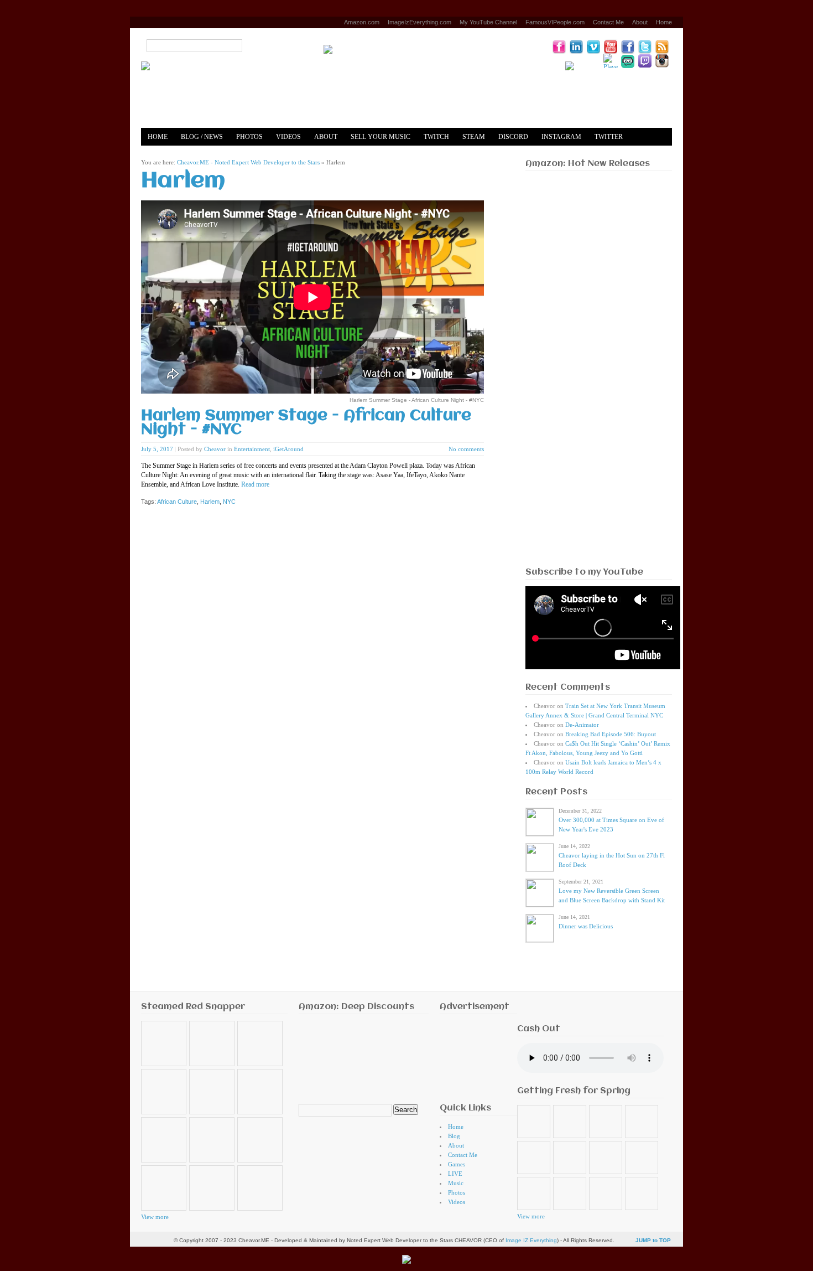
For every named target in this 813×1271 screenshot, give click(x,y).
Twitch (436, 137)
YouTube (164, 154)
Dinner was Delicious (586, 926)
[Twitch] (645, 61)
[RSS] (662, 46)
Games (456, 1164)
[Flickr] (559, 46)
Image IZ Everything (531, 1240)
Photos (249, 137)
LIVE (455, 1173)
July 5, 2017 (157, 449)
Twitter (609, 137)
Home (664, 22)
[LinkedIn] (576, 46)
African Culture (177, 501)
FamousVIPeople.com (555, 22)
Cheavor (215, 449)
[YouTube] (610, 46)
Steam (473, 137)
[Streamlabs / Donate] (628, 61)
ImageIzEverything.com (419, 22)
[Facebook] (628, 46)
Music (455, 1183)
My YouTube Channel (488, 22)
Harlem (210, 501)
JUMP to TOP (653, 1240)
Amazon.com (361, 22)
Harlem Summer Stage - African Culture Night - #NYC (306, 423)
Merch (205, 154)
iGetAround (288, 449)
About (640, 22)
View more (155, 1216)
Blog (454, 1136)
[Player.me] (610, 61)
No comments (466, 449)
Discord (513, 137)
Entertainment (252, 449)
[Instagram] (662, 61)
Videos (288, 137)
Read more (255, 484)
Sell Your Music (380, 137)
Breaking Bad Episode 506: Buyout (610, 734)
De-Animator (582, 724)
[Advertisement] (598, 391)
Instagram (561, 137)
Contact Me (608, 22)
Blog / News (202, 137)
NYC (229, 501)
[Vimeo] (593, 46)
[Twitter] (645, 46)
